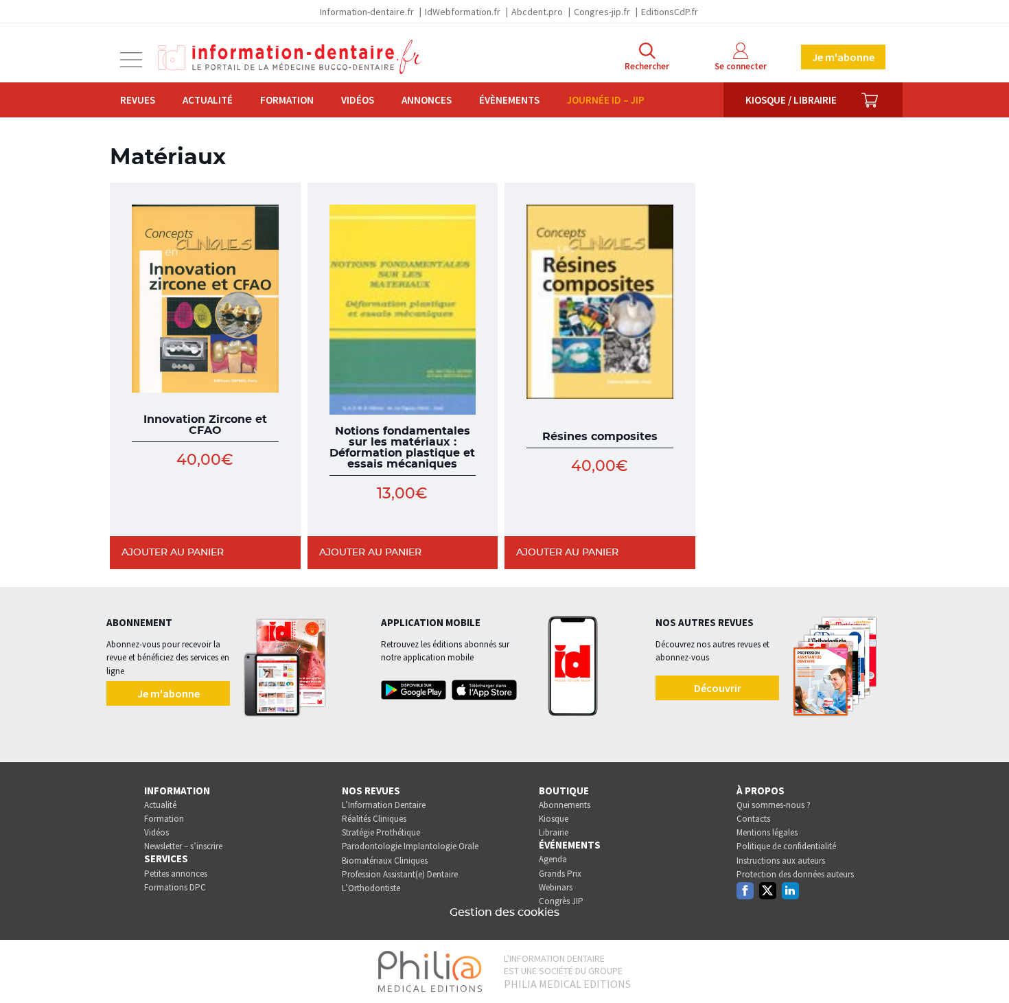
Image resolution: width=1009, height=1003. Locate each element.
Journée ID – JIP (606, 99)
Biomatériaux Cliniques (385, 860)
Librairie (553, 832)
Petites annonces (175, 873)
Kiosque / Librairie (791, 99)
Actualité (208, 99)
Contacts (753, 819)
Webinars (555, 887)
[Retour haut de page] (984, 967)
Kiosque (553, 819)
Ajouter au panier (172, 552)
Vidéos (357, 99)
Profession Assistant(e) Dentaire (400, 874)
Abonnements (564, 805)
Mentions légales (767, 832)
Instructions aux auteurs (781, 860)
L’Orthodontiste (371, 888)
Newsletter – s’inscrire (183, 846)
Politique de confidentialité (786, 846)
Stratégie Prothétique (381, 832)
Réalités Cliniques (374, 819)
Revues (137, 99)
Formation (287, 99)
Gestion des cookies (504, 912)
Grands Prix (560, 873)
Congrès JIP (561, 901)
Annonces (427, 99)
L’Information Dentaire (384, 805)
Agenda (553, 859)
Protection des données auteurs (795, 874)
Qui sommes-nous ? (774, 805)
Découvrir (717, 688)
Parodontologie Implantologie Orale (410, 846)
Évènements (509, 99)
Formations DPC (175, 887)
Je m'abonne (843, 57)
